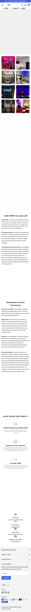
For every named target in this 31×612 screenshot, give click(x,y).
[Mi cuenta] (25, 5)
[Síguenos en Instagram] (5, 592)
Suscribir (6, 578)
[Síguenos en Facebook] (3, 592)
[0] (28, 5)
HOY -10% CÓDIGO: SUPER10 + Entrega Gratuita (15, 1)
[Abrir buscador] (22, 5)
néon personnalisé (9, 240)
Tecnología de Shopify (6, 608)
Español (4, 584)
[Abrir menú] (2, 5)
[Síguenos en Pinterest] (8, 592)
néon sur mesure (23, 311)
